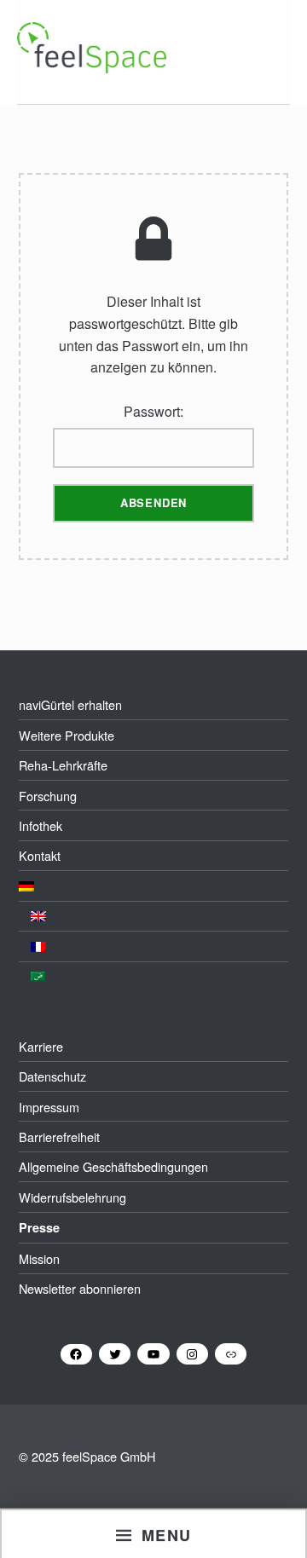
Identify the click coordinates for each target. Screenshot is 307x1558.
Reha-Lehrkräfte (63, 765)
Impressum (49, 1107)
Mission (39, 1258)
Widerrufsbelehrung (72, 1197)
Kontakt (40, 855)
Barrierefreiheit (59, 1136)
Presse (39, 1227)
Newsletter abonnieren (80, 1288)
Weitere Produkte (66, 735)
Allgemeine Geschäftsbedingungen (113, 1166)
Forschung (48, 796)
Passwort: (153, 411)
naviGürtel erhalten (70, 704)
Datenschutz (52, 1076)
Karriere (41, 1046)
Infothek (40, 825)
